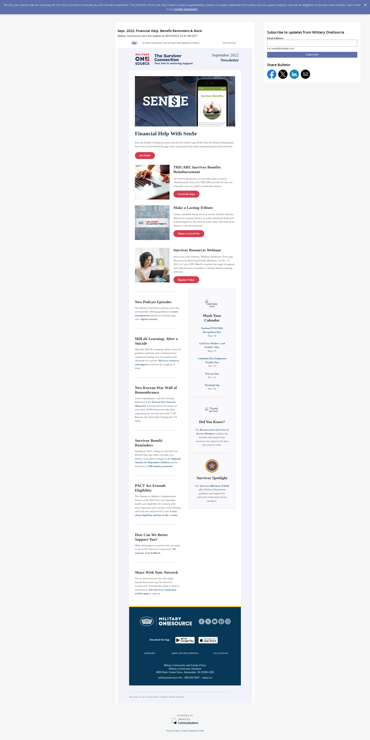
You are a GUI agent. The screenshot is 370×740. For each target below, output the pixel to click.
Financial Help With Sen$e (166, 133)
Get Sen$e (145, 155)
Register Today (186, 279)
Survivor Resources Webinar (197, 250)
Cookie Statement (186, 9)
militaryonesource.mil (170, 677)
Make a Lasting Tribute (193, 207)
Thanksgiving (211, 385)
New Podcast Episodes (153, 302)
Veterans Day (212, 373)
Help (202, 731)
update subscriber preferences (185, 653)
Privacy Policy (173, 731)
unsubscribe (149, 653)
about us (207, 677)
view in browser (220, 653)
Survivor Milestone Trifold (214, 485)
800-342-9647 (192, 677)
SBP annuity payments (160, 466)
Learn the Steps (186, 194)
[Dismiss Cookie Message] (365, 3)
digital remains (149, 319)
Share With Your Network (156, 572)
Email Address (275, 38)
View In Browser (229, 43)
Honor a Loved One (189, 233)
